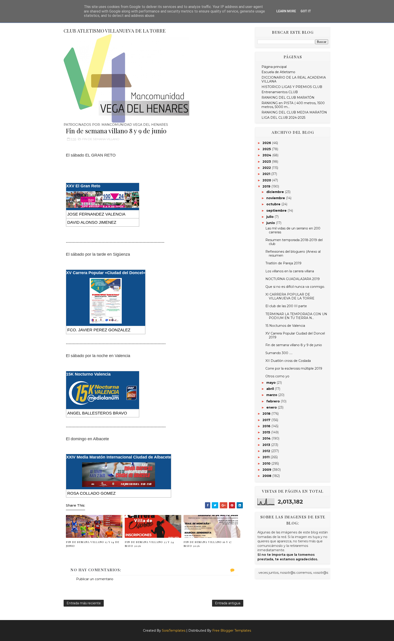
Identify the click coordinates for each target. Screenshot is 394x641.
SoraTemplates (173, 630)
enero (272, 407)
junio (271, 223)
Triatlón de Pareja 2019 (283, 263)
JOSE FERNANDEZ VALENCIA (96, 214)
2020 (267, 180)
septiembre (277, 211)
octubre (273, 204)
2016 (266, 426)
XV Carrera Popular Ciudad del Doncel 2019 (295, 335)
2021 (266, 174)
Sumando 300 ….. (279, 353)
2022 (267, 168)
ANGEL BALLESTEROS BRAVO (97, 413)
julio (270, 217)
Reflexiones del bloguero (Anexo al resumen (293, 253)
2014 (267, 438)
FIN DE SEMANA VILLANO (100, 139)
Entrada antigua (227, 603)
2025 (267, 149)
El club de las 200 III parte (286, 306)
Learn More (286, 11)
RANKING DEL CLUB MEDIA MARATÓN (294, 112)
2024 (267, 155)
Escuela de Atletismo (278, 72)
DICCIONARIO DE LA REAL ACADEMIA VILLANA (294, 79)
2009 (267, 470)
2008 (267, 476)
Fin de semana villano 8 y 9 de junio (293, 345)
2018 (266, 414)
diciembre (275, 192)
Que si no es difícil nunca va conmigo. (295, 287)
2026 (267, 143)
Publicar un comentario (94, 579)
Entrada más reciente (84, 603)
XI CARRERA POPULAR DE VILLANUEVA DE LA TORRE (289, 296)
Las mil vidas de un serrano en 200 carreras (292, 230)
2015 (266, 432)
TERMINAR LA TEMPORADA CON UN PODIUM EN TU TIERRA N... (296, 316)
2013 (266, 445)
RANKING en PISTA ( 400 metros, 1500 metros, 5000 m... (293, 105)
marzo (272, 395)
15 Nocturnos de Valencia (285, 326)
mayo (271, 383)
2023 (267, 162)
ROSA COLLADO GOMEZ (91, 493)
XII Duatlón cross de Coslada (288, 361)
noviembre (276, 198)
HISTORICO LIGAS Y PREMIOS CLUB (292, 87)
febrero (273, 401)
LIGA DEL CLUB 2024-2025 (283, 118)
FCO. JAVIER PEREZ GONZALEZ (98, 330)
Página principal (274, 67)
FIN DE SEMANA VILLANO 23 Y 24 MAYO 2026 (149, 544)
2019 (266, 186)
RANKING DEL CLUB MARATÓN (288, 97)
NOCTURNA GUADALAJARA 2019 (292, 279)
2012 (266, 451)
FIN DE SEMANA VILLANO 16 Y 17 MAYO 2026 (208, 544)
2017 (266, 420)
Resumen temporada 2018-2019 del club (294, 242)
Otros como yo (277, 376)
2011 (266, 457)
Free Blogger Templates (231, 630)
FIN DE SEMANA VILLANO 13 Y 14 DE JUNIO (92, 544)
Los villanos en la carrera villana (289, 271)
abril (270, 389)
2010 (266, 463)
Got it (306, 11)
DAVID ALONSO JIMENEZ (91, 222)
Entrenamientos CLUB (280, 92)
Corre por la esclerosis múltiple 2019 (293, 368)
